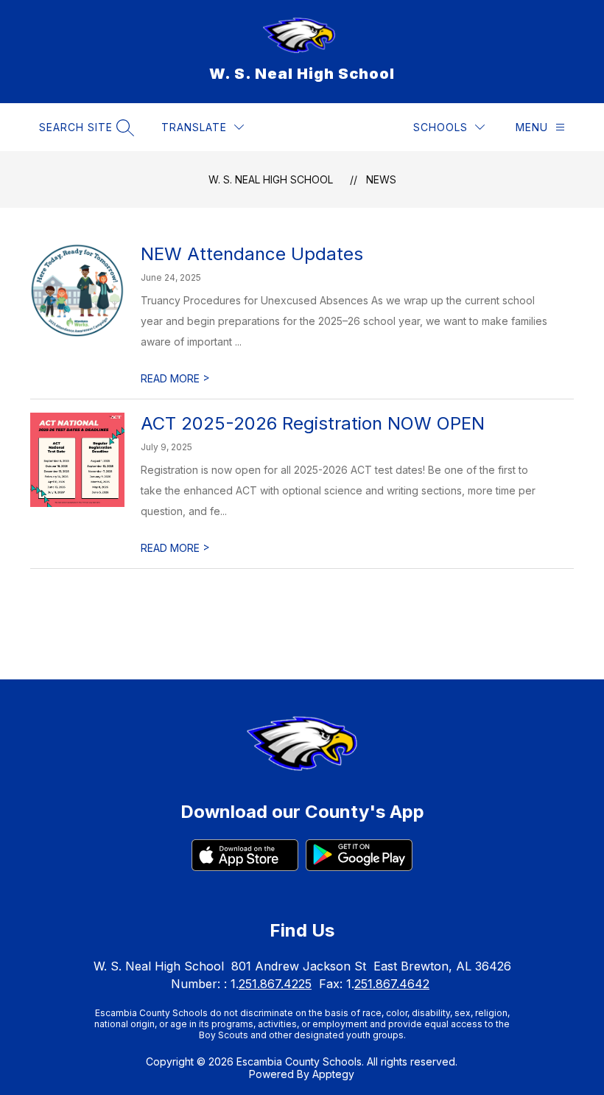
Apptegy (333, 1074)
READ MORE (175, 378)
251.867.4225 (275, 983)
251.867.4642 (391, 983)
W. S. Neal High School (270, 179)
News (381, 179)
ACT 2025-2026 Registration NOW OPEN (313, 423)
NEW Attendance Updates (252, 254)
